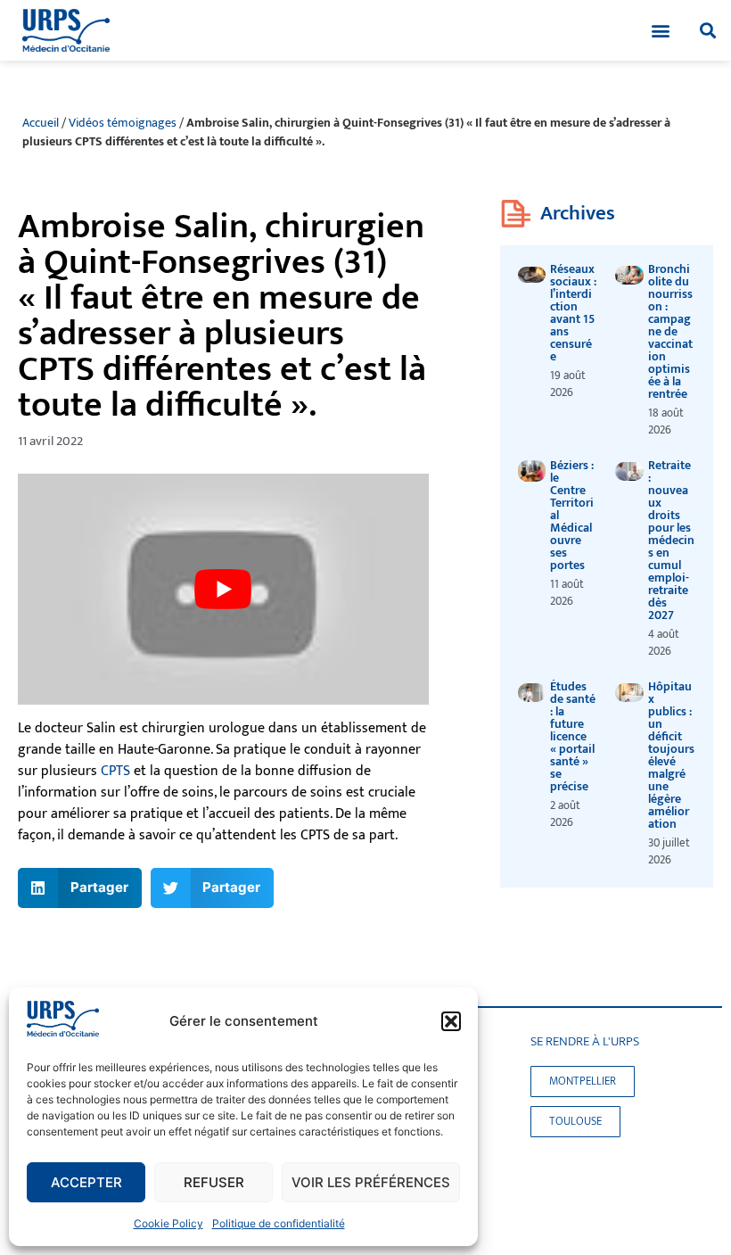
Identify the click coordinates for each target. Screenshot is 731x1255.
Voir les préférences (371, 1182)
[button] (451, 1021)
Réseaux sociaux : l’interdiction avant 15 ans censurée (573, 313)
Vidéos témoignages (123, 123)
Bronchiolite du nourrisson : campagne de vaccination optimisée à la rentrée (670, 331)
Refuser (214, 1182)
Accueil (40, 123)
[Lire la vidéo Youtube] (223, 589)
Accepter (86, 1182)
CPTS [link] (115, 771)
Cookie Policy (168, 1223)
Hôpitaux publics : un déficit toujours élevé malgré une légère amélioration (671, 755)
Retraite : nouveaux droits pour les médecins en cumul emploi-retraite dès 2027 (671, 540)
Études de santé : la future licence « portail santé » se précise (572, 736)
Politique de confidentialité (278, 1223)
